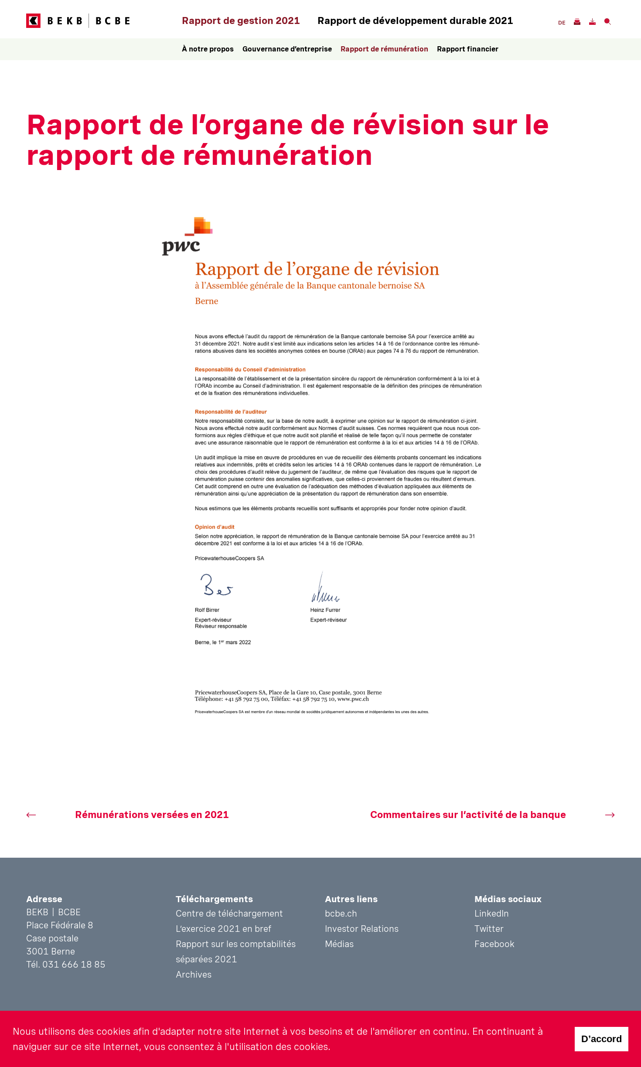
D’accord (601, 1038)
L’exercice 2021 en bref (223, 929)
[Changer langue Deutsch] (561, 22)
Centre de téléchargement (229, 913)
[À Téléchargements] (592, 20)
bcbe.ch (341, 913)
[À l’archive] (576, 20)
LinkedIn (491, 913)
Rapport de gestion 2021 (241, 20)
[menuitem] (207, 49)
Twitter (489, 929)
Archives (193, 974)
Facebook (494, 944)
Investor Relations (362, 929)
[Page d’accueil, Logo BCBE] (101, 21)
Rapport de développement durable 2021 (415, 20)
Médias (339, 944)
